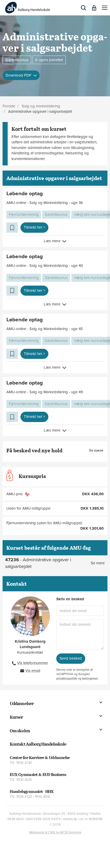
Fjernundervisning (23, 214)
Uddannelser (22, 703)
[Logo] (27, 7)
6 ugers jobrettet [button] (49, 59)
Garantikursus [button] (16, 59)
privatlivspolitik (66, 678)
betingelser (90, 678)
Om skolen (20, 730)
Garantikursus (56, 214)
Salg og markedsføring (41, 106)
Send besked (71, 658)
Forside (9, 106)
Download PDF (19, 75)
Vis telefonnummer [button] (32, 663)
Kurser (16, 717)
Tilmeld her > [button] (34, 227)
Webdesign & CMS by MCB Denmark (55, 832)
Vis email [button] (32, 670)
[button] (104, 8)
